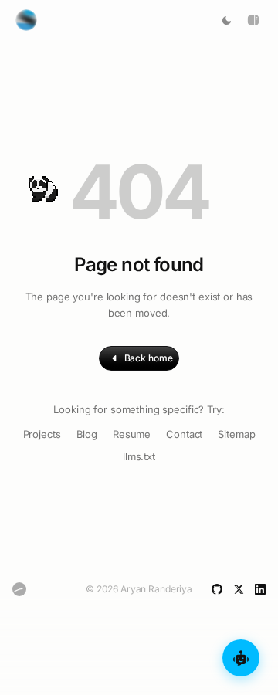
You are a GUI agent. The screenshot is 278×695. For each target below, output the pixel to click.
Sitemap (236, 434)
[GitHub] (217, 589)
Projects (42, 434)
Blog (86, 434)
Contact (184, 434)
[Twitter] (238, 589)
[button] (40, 177)
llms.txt (139, 456)
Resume (132, 434)
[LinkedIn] (260, 589)
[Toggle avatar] (26, 20)
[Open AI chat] (240, 657)
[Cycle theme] (227, 20)
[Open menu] (253, 20)
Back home (148, 358)
